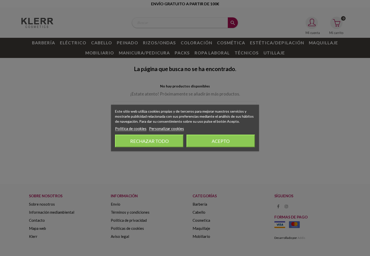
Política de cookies (130, 128)
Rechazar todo (149, 141)
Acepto (221, 141)
